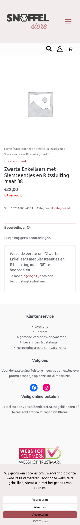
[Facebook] (34, 388)
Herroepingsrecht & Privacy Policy (41, 347)
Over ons (41, 326)
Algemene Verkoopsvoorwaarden (41, 337)
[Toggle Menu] (68, 21)
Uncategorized (23, 148)
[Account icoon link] (60, 49)
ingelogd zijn (32, 276)
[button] (49, 49)
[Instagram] (46, 388)
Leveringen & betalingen (41, 342)
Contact (41, 332)
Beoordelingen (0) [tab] (17, 227)
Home (8, 148)
